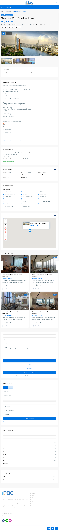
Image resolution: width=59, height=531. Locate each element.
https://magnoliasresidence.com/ (12, 141)
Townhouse (5, 463)
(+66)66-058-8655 (8, 513)
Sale (4, 479)
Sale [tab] (10, 387)
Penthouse (5, 451)
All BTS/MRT (7, 406)
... (23, 282)
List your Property (36, 499)
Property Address (8, 149)
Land (4, 448)
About (33, 503)
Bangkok (12, 158)
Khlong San (24, 271)
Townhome (5, 460)
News (33, 501)
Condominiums (8, 11)
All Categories (7, 395)
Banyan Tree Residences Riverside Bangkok (12, 275)
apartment (5, 434)
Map (4, 215)
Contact (34, 506)
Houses (4, 445)
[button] (33, 233)
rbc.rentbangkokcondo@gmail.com (12, 516)
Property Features (8, 185)
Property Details (7, 169)
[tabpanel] (29, 406)
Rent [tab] (6, 387)
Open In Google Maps (8, 161)
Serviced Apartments (7, 457)
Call (30, 364)
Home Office (6, 443)
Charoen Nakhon (40, 24)
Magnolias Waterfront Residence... (39, 223)
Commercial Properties (8, 437)
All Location (7, 399)
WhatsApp (30, 368)
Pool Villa (5, 454)
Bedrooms (6, 403)
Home (2, 11)
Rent (3, 15)
